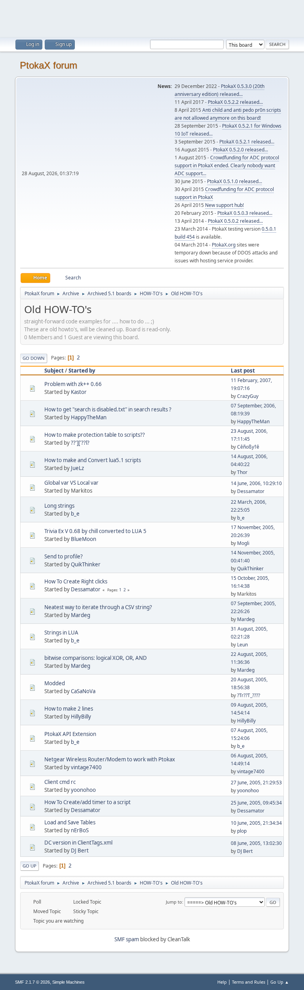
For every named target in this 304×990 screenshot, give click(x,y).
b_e (75, 513)
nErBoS (80, 830)
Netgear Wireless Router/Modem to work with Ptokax (109, 759)
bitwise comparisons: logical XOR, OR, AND (95, 657)
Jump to (174, 902)
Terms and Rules (248, 982)
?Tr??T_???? (248, 695)
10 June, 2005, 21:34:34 (256, 823)
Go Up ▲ (279, 982)
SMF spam (126, 939)
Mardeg (80, 615)
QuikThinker (86, 564)
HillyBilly (81, 716)
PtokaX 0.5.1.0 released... (234, 181)
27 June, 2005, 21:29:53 (256, 782)
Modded (54, 683)
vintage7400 (86, 767)
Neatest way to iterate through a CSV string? (98, 607)
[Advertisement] (152, 18)
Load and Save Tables (69, 822)
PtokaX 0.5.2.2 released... (235, 102)
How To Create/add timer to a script (87, 802)
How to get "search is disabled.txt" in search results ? (107, 409)
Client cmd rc (60, 782)
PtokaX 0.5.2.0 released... (240, 149)
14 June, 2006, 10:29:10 (256, 483)
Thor (242, 472)
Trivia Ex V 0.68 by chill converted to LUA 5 (95, 531)
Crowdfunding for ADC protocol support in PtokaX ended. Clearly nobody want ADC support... (227, 165)
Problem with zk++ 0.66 (73, 384)
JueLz (77, 468)
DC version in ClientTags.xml (78, 842)
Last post (243, 370)
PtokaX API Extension (70, 734)
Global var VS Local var (71, 482)
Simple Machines (68, 982)
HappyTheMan (88, 417)
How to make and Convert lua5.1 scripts (92, 460)
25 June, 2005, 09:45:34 (256, 802)
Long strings (59, 505)
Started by (81, 370)
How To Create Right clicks (75, 581)
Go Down (34, 358)
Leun (242, 644)
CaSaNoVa (83, 691)
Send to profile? (63, 556)
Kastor (79, 392)
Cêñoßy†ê (248, 446)
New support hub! (224, 205)
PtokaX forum (48, 65)
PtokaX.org (224, 244)
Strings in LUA (61, 632)
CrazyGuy (247, 396)
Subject (54, 370)
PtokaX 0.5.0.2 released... (235, 221)
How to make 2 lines (68, 708)
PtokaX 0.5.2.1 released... (246, 141)
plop (242, 831)
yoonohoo (83, 789)
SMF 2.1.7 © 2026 (32, 982)
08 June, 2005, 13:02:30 (256, 843)
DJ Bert (80, 850)
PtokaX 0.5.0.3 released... (244, 213)
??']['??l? (80, 442)
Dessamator (250, 491)
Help (222, 982)
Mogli (243, 543)
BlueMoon (83, 539)
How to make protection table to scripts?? (94, 434)
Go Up (29, 866)
